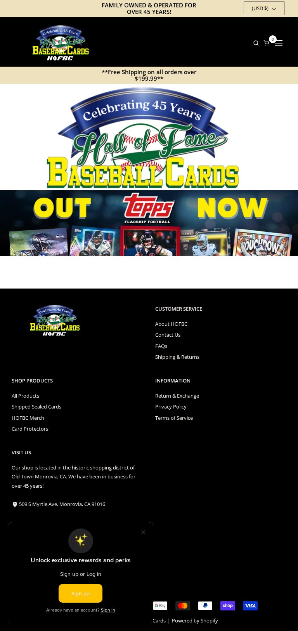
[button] (254, 43)
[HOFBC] (62, 43)
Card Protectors (30, 428)
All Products (25, 395)
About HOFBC (171, 323)
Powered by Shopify (195, 620)
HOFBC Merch (28, 417)
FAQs (161, 345)
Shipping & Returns (177, 356)
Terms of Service (174, 417)
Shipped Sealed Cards (36, 406)
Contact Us (167, 334)
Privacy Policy (171, 406)
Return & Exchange (177, 395)
